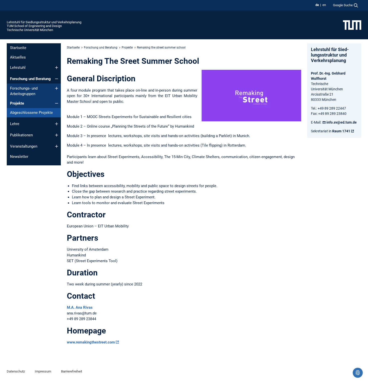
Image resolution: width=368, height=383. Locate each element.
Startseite (18, 48)
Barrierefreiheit (71, 371)
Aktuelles (18, 57)
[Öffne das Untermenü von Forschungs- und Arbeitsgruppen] (57, 88)
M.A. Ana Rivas (80, 307)
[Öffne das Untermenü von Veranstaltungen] (57, 146)
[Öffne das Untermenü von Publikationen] (57, 135)
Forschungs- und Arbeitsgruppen (24, 91)
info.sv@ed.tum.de (341, 122)
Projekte (17, 103)
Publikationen (21, 135)
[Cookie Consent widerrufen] (358, 373)
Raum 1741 (341, 131)
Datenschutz (16, 371)
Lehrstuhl (18, 67)
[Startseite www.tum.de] (352, 25)
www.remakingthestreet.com (91, 342)
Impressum (43, 371)
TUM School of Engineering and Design (34, 26)
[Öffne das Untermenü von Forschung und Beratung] (57, 79)
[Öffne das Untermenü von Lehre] (57, 124)
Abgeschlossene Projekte (31, 112)
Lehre (14, 124)
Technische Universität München (30, 30)
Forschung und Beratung (30, 79)
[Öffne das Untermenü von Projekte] (57, 103)
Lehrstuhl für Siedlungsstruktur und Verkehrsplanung (44, 22)
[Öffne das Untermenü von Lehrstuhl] (57, 68)
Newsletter (19, 156)
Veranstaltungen (23, 146)
